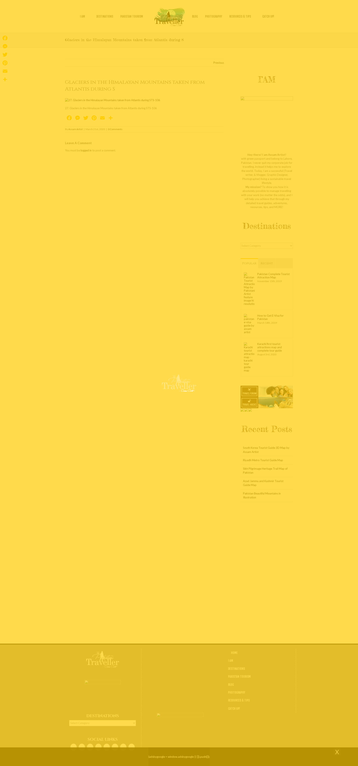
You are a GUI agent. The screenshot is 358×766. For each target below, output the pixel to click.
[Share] (5, 79)
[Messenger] (5, 46)
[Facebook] (5, 38)
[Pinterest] (5, 63)
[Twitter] (5, 54)
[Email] (5, 71)
